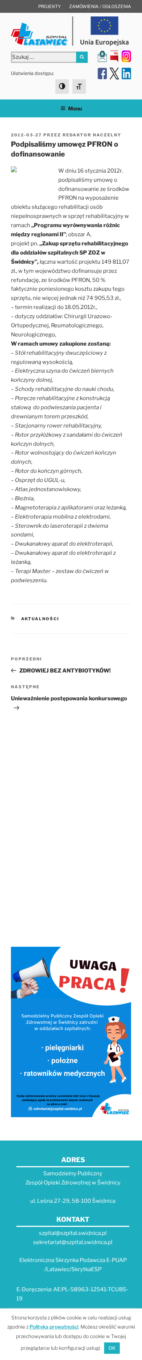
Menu (75, 108)
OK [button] (112, 1348)
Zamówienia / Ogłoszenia (100, 6)
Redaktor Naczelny (92, 134)
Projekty (49, 6)
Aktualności (40, 618)
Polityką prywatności (53, 1327)
